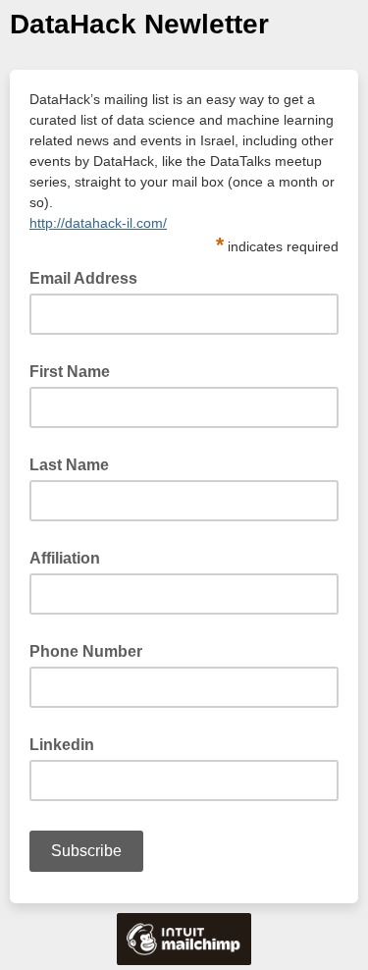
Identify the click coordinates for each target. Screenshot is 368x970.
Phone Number (85, 651)
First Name (69, 371)
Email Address (89, 277)
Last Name (69, 465)
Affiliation (64, 558)
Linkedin (61, 744)
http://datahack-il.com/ (98, 223)
